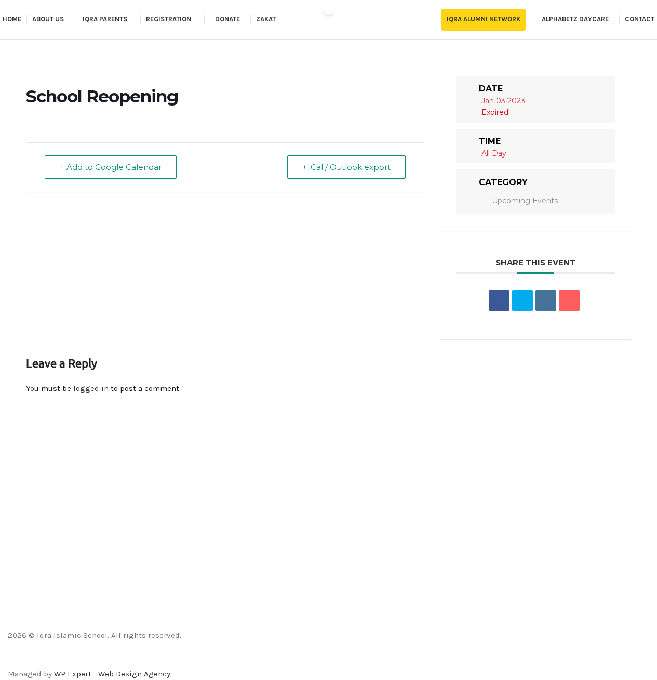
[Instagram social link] (328, 659)
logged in (91, 388)
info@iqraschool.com (46, 564)
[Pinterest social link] (354, 659)
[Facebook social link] (302, 659)
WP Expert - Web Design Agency (112, 673)
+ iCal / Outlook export (346, 167)
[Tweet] (522, 300)
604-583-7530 (33, 599)
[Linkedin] (545, 300)
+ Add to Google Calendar (111, 167)
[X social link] (315, 659)
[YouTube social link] (341, 659)
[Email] (569, 300)
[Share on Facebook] (499, 300)
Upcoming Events (525, 200)
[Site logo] (329, 19)
